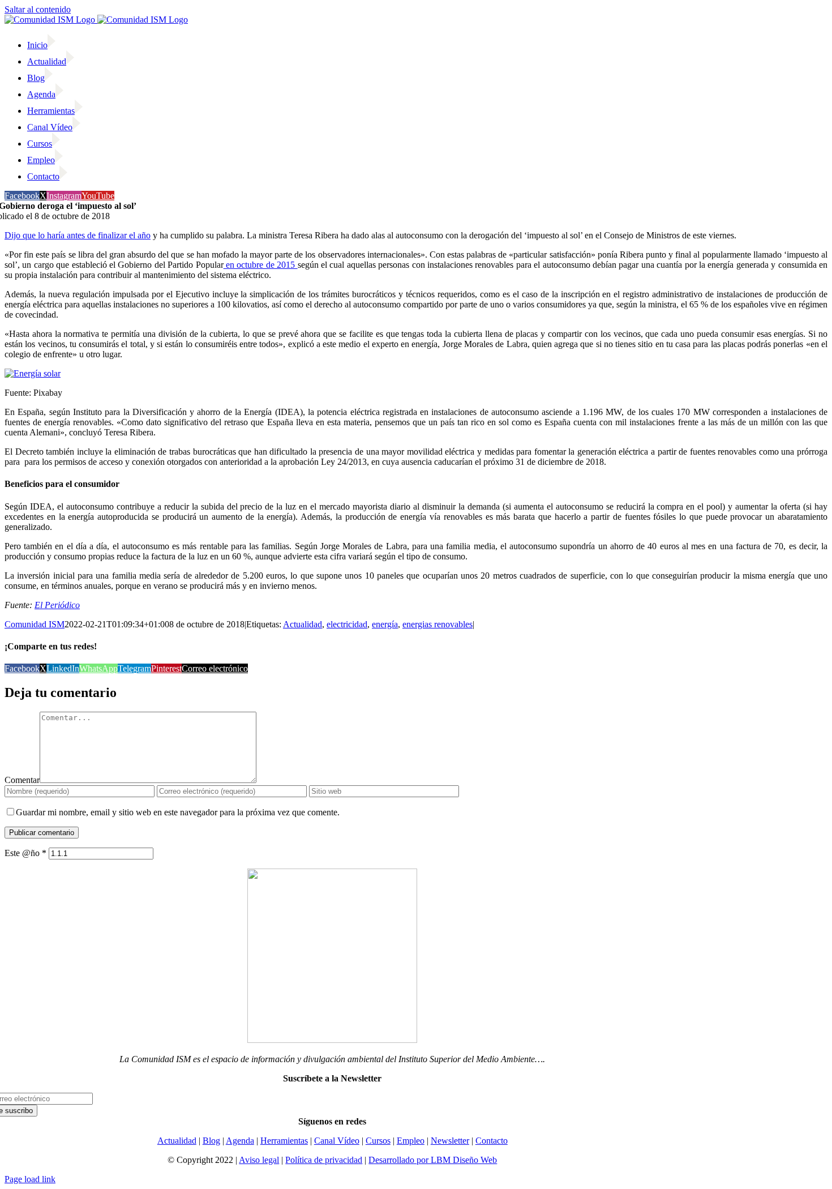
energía (385, 624)
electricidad (347, 624)
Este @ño (25, 853)
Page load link (30, 1179)
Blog (211, 1140)
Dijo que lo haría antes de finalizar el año (78, 235)
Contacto (491, 1140)
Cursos (378, 1140)
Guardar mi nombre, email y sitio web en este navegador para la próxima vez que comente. (178, 812)
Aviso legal (259, 1160)
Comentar (22, 780)
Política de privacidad (323, 1160)
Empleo (410, 1140)
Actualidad (302, 624)
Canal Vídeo (336, 1140)
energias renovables (437, 624)
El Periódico (57, 605)
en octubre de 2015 (261, 265)
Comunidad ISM (35, 624)
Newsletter (450, 1140)
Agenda (240, 1140)
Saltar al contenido (38, 9)
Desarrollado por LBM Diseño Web (432, 1160)
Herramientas (284, 1140)
